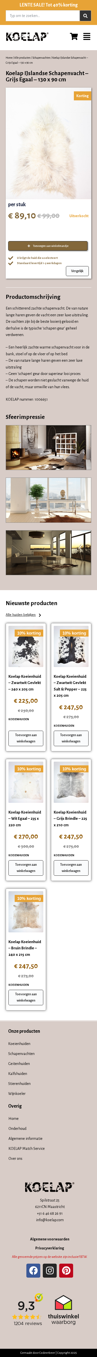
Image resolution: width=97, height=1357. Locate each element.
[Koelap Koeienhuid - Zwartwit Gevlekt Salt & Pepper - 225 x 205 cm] (71, 646)
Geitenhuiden (19, 1064)
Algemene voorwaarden (49, 1239)
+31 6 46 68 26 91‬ (50, 1213)
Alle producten (22, 57)
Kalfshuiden (17, 1074)
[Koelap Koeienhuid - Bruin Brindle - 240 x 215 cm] (25, 911)
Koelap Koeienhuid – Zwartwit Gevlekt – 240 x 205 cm (24, 682)
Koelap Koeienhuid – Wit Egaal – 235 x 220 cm (24, 818)
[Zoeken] (85, 15)
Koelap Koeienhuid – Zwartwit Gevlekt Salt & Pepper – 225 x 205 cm (70, 686)
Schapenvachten (41, 57)
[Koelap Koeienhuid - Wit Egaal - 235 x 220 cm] (25, 782)
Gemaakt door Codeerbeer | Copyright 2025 (48, 1353)
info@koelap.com (50, 1220)
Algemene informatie (25, 1139)
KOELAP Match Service (26, 1149)
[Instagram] (50, 1271)
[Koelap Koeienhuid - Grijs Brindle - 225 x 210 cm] (71, 782)
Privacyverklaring (49, 1248)
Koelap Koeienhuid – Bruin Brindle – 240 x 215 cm (24, 948)
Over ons (15, 1159)
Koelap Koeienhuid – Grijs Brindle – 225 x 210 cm (70, 818)
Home (9, 57)
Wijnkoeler (17, 1094)
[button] (24, 615)
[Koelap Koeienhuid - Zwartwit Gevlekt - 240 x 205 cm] (25, 646)
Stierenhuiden (19, 1084)
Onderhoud (17, 1129)
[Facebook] (33, 1271)
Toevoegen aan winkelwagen (26, 738)
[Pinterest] (66, 1271)
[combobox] (42, 15)
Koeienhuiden (18, 719)
